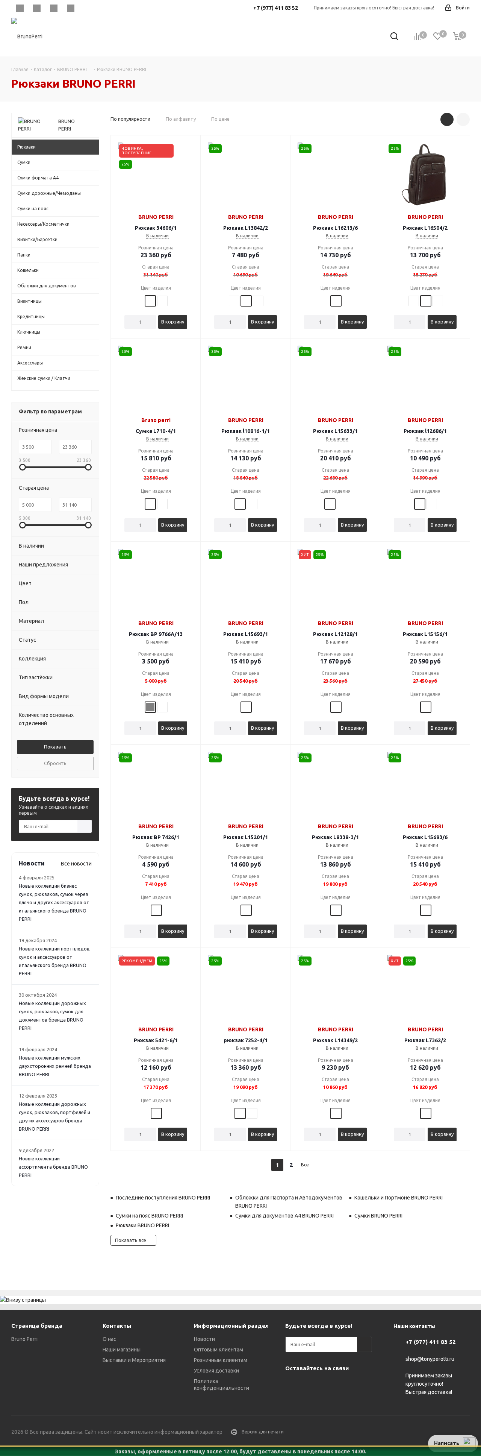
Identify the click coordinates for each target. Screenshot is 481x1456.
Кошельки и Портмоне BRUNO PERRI (398, 1198)
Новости (204, 1339)
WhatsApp (70, 8)
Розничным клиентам (220, 1360)
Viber (53, 8)
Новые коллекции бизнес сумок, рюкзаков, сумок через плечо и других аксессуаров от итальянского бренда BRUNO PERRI (54, 902)
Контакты (117, 1325)
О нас (109, 1339)
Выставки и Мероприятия (134, 1360)
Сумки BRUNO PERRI (378, 1216)
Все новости (76, 864)
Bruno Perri (24, 1339)
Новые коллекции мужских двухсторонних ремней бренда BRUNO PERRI (55, 1066)
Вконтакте (19, 8)
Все (305, 1164)
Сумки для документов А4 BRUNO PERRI (284, 1216)
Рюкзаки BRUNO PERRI (142, 1225)
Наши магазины (122, 1350)
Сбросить (55, 763)
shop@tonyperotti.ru (429, 1359)
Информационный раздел (231, 1325)
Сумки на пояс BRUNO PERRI (149, 1216)
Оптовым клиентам (218, 1350)
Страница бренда (36, 1325)
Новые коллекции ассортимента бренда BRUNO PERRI (53, 1167)
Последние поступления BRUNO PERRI (163, 1198)
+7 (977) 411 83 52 (430, 1342)
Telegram (36, 8)
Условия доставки (216, 1371)
